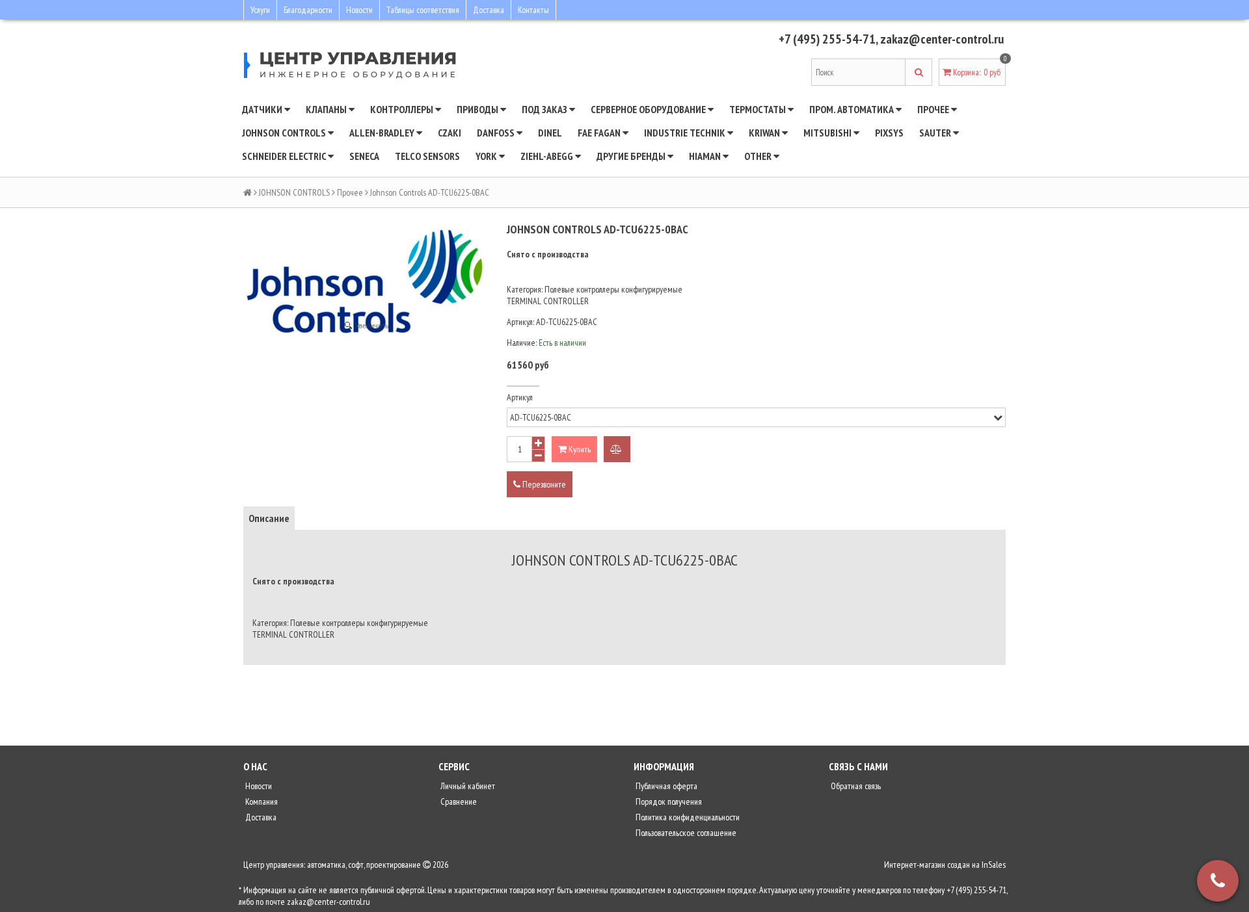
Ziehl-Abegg (547, 156)
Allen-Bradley (382, 132)
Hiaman (706, 156)
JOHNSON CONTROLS (285, 132)
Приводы (478, 109)
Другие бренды (632, 156)
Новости (359, 10)
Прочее (934, 109)
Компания (260, 801)
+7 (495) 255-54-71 (827, 39)
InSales (994, 864)
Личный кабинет (466, 786)
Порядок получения (668, 801)
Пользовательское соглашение (685, 833)
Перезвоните (543, 484)
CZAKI (449, 132)
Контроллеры (402, 109)
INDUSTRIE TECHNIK (685, 132)
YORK (487, 156)
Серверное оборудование (649, 109)
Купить (579, 449)
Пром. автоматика (852, 109)
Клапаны (327, 109)
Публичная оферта (665, 786)
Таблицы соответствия (422, 10)
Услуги (260, 10)
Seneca (364, 156)
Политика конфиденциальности (687, 817)
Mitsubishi (828, 132)
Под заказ (545, 109)
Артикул (520, 397)
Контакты (533, 10)
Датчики (263, 109)
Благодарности (308, 10)
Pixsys (889, 132)
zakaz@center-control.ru (942, 39)
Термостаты (758, 109)
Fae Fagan (600, 132)
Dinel (550, 132)
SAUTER (936, 132)
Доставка (488, 10)
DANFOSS (497, 132)
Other (758, 156)
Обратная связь (855, 786)
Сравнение (457, 801)
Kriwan (765, 132)
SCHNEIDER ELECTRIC (285, 156)
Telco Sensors (427, 156)
